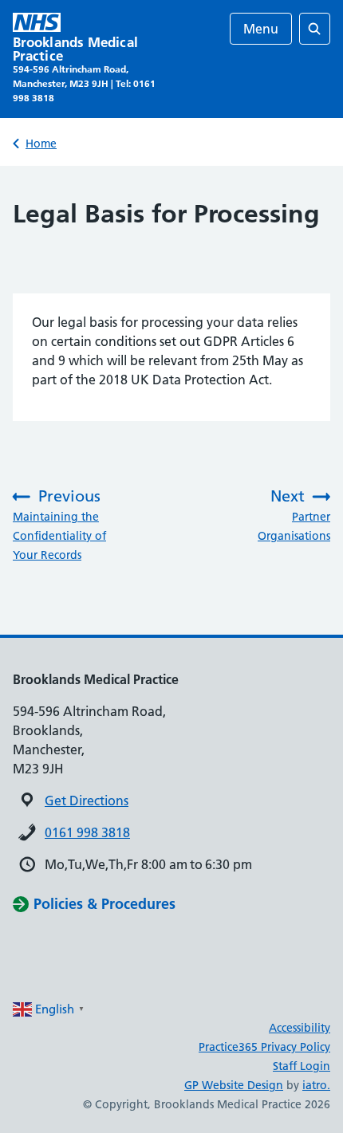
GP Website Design (233, 1085)
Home (41, 143)
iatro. (316, 1085)
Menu (260, 29)
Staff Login (301, 1066)
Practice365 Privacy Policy (264, 1047)
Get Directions (86, 800)
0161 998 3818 (87, 832)
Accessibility (299, 1028)
